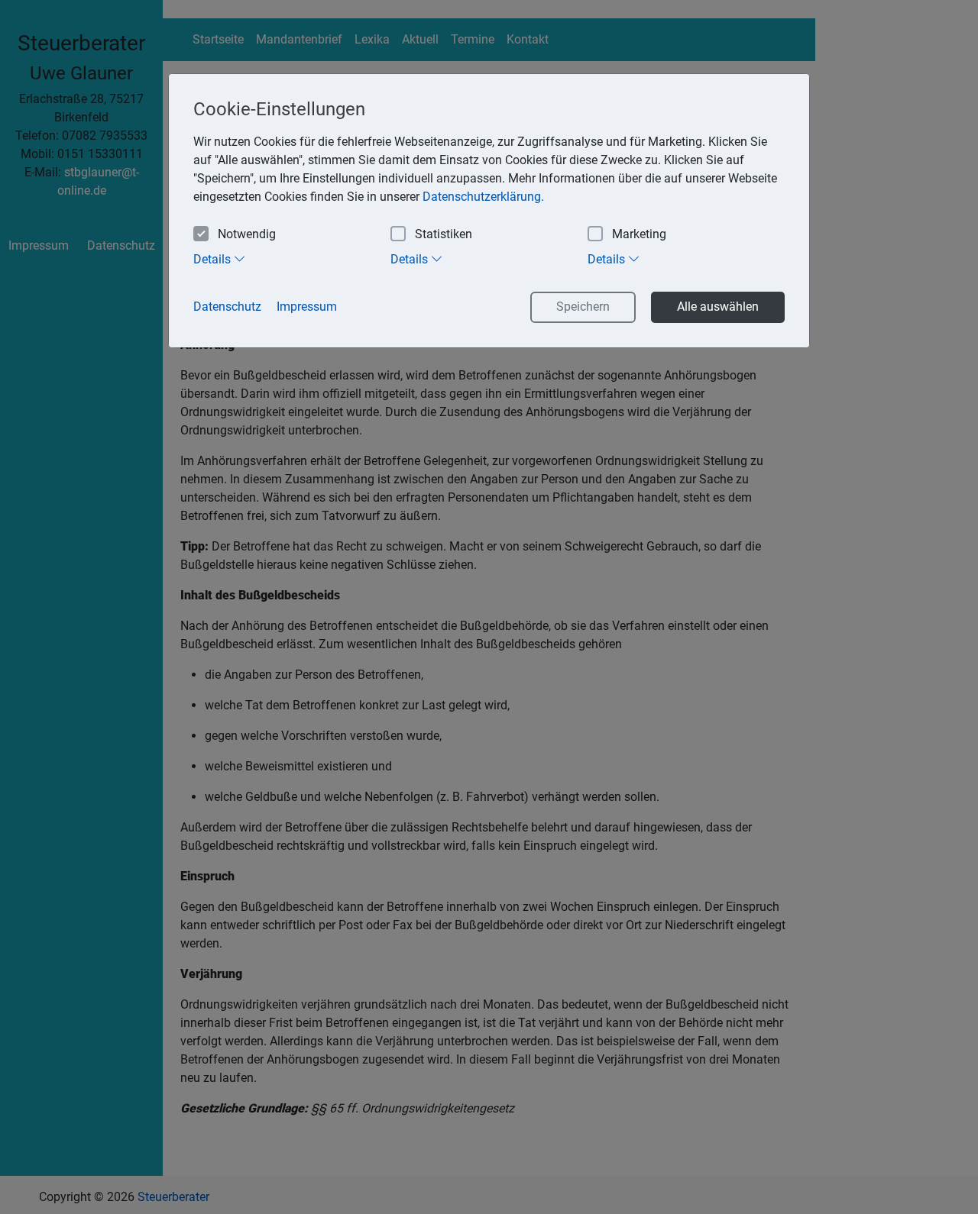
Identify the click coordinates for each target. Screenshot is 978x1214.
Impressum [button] (307, 306)
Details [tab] (213, 259)
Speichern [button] (583, 306)
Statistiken (443, 234)
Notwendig (247, 234)
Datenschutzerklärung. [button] (483, 196)
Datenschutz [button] (227, 306)
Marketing (639, 234)
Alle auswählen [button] (718, 306)
